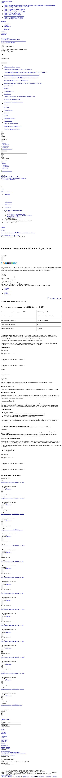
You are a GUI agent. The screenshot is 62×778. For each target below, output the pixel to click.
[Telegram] (16, 263)
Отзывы (6, 25)
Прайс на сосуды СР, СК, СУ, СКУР (13, 10)
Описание (6, 288)
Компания (3, 733)
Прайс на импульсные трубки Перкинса (14, 16)
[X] (8, 263)
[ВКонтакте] (1, 263)
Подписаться (4, 725)
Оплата (5, 292)
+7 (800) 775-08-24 (13, 41)
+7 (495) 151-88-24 (8, 42)
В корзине (8, 489)
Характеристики (8, 290)
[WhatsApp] (12, 263)
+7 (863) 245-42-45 (5, 38)
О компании (7, 23)
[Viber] (10, 263)
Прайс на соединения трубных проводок (14, 9)
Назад (9, 211)
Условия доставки (5, 747)
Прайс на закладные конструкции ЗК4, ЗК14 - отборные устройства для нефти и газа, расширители (29, 5)
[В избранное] (2, 258)
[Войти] (1, 184)
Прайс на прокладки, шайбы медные (13, 18)
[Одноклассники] (4, 263)
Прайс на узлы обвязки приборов (12, 7)
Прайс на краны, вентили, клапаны (13, 14)
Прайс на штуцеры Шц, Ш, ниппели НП (14, 12)
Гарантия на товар (5, 748)
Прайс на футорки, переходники (12, 13)
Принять (54, 772)
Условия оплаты (5, 745)
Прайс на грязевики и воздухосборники (14, 17)
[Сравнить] (2, 260)
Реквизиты (6, 29)
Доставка (6, 293)
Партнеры (3, 732)
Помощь (3, 743)
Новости (3, 730)
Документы (7, 27)
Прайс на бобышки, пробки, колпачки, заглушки (16, 6)
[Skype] (14, 263)
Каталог (3, 729)
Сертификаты (7, 26)
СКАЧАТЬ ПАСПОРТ (55, 298)
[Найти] (2, 141)
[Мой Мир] (6, 263)
